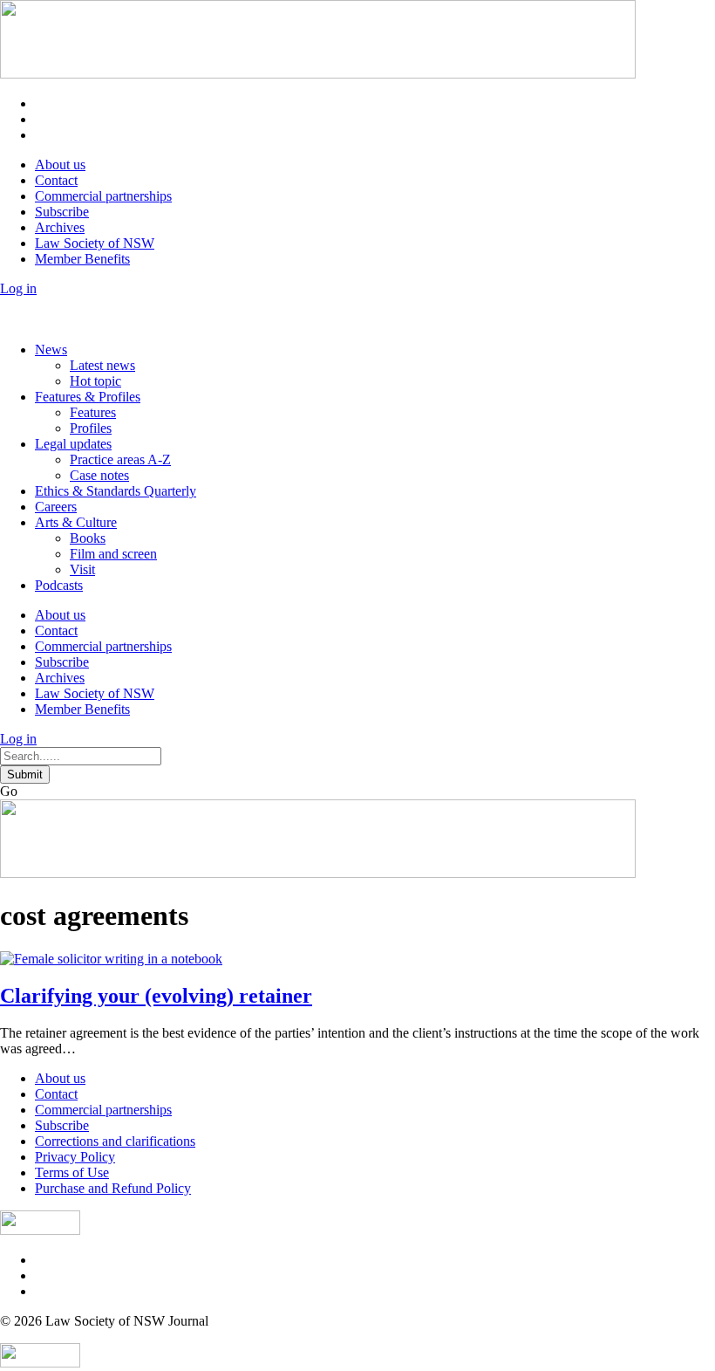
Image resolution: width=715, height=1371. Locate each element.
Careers (56, 506)
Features (93, 412)
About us (60, 164)
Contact (56, 180)
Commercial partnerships (103, 196)
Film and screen (113, 553)
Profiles (91, 428)
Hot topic (95, 381)
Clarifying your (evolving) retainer (156, 995)
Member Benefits (82, 258)
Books (88, 538)
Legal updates (73, 443)
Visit (82, 569)
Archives (60, 227)
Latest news (102, 365)
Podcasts (59, 585)
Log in (18, 288)
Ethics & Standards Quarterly (115, 490)
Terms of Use (72, 1172)
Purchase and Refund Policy (113, 1188)
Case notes (99, 475)
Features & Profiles (87, 396)
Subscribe (62, 211)
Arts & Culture (76, 522)
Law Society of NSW (94, 243)
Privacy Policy (75, 1156)
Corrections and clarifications (115, 1141)
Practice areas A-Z (120, 459)
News (51, 349)
